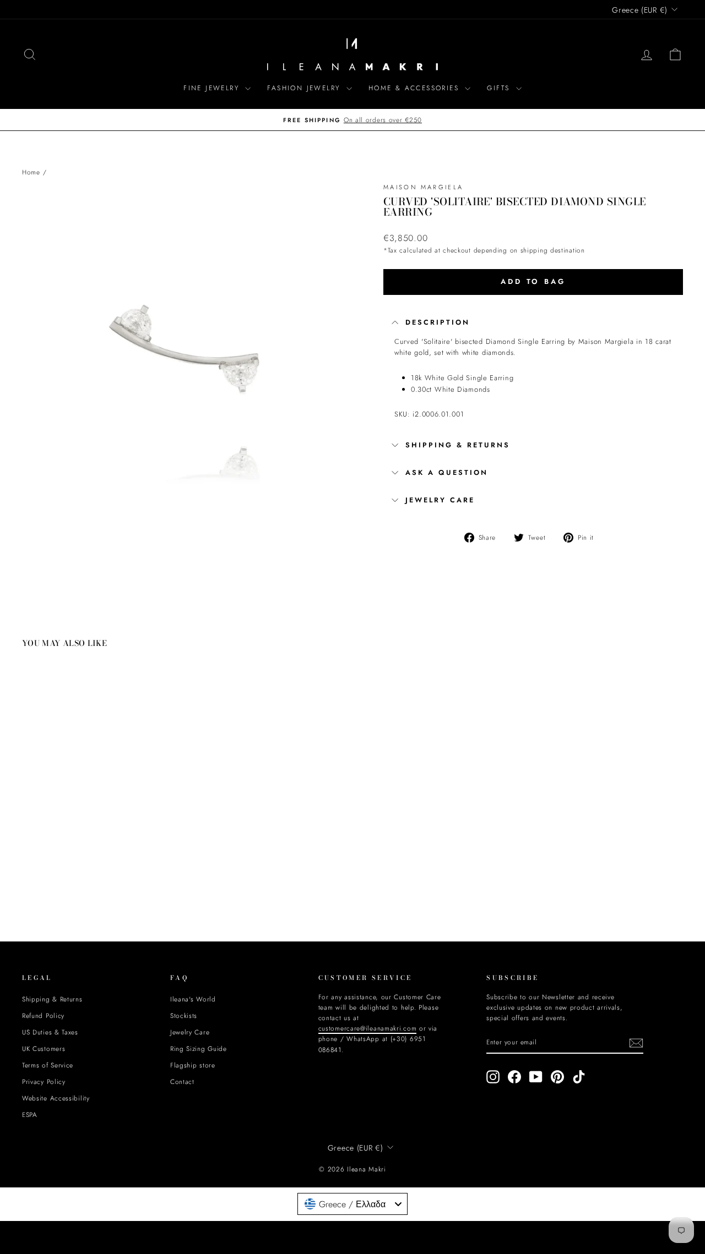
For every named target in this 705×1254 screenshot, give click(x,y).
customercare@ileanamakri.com (255, 700)
